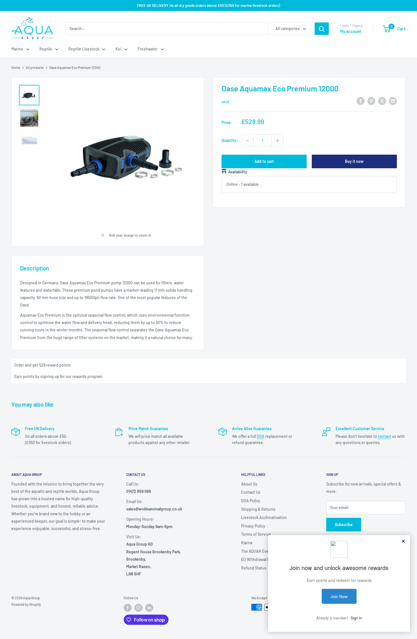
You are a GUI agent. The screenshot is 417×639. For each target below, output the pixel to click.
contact (384, 436)
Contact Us (250, 492)
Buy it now (354, 161)
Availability (237, 172)
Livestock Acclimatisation (264, 517)
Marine (17, 49)
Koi (118, 49)
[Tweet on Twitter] (382, 101)
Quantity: (230, 140)
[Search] (322, 28)
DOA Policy (250, 500)
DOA (260, 436)
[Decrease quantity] (247, 141)
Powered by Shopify (26, 604)
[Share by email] (393, 101)
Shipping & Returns (258, 509)
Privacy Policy (253, 526)
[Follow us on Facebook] (128, 608)
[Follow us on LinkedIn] (149, 608)
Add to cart (264, 161)
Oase (226, 102)
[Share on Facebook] (361, 101)
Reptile (45, 49)
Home (15, 68)
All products (35, 68)
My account (350, 31)
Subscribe (344, 524)
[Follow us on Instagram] (138, 608)
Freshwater (148, 49)
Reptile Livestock (83, 49)
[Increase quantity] (277, 141)
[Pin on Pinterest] (371, 101)
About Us (249, 484)
